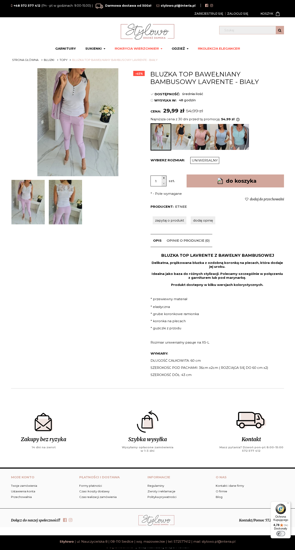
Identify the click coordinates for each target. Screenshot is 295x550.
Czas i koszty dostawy (94, 491)
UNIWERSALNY (205, 160)
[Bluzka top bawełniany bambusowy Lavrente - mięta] (239, 137)
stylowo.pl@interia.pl (218, 541)
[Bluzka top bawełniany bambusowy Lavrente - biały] (161, 137)
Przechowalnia (21, 497)
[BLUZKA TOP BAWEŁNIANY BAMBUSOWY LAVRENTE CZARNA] (181, 137)
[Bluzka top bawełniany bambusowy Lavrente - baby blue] (220, 137)
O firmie (221, 491)
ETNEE (181, 206)
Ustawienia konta (23, 491)
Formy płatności (90, 485)
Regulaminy (156, 485)
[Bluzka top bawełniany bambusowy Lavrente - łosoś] (200, 137)
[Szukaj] (280, 30)
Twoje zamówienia (24, 485)
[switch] (280, 533)
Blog (219, 497)
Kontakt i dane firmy (230, 485)
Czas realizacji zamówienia (98, 497)
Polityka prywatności (162, 497)
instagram (211, 5)
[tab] (157, 240)
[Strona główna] (147, 32)
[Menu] (288, 504)
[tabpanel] (217, 319)
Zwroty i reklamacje (161, 491)
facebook (206, 5)
